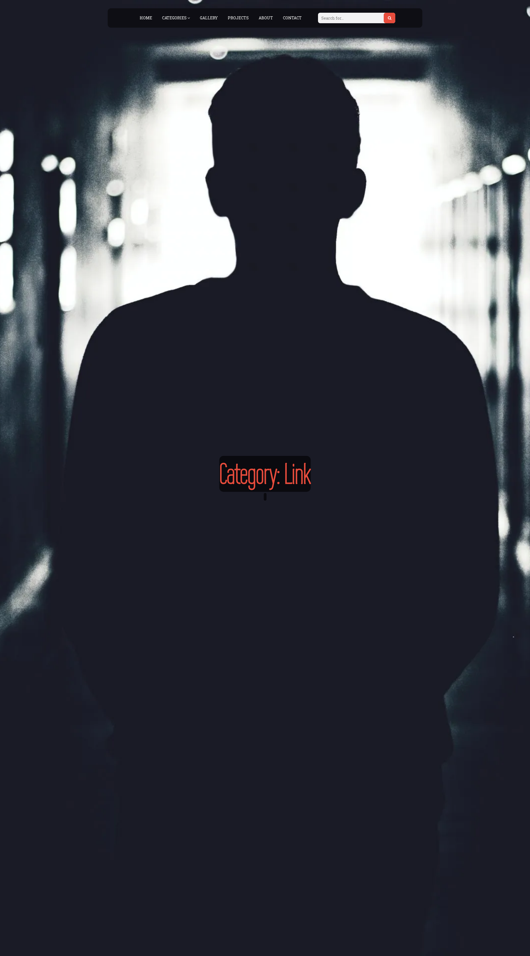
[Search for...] (389, 18)
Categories (174, 17)
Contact (292, 17)
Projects (238, 17)
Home (146, 17)
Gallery (209, 17)
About (266, 17)
